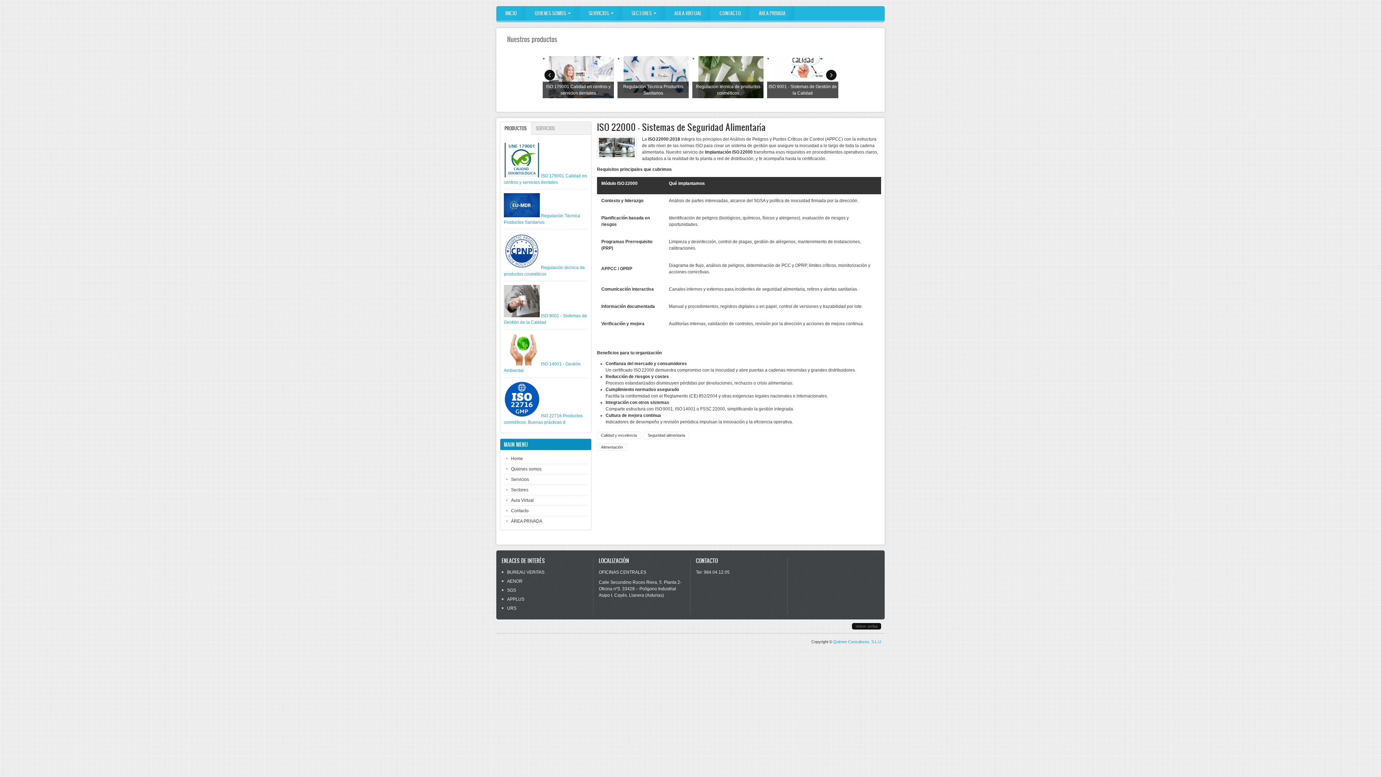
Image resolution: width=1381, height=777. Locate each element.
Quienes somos (551, 13)
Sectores (642, 13)
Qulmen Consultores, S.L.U (857, 642)
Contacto (730, 13)
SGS (511, 590)
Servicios (599, 13)
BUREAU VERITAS (525, 572)
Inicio (511, 13)
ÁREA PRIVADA (772, 13)
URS (511, 608)
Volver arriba (867, 626)
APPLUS (515, 599)
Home (517, 458)
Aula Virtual (688, 13)
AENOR (515, 581)
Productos (518, 128)
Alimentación (612, 447)
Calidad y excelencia (619, 435)
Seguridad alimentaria (666, 435)
